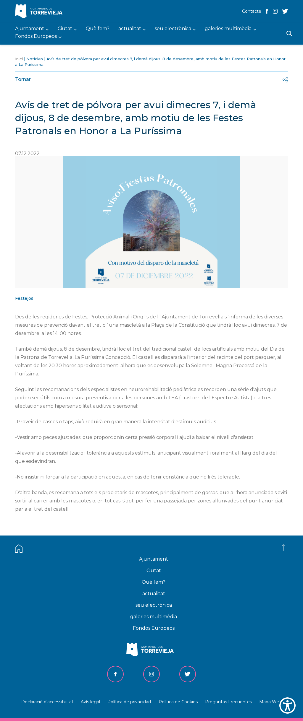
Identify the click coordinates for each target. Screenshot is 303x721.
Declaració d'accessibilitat (47, 701)
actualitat (153, 593)
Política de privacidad (129, 701)
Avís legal (90, 701)
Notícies (34, 58)
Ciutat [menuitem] (65, 28)
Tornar (23, 79)
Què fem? (153, 582)
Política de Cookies (178, 701)
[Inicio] (40, 11)
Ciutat (153, 570)
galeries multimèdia (153, 616)
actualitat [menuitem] (129, 28)
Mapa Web (270, 701)
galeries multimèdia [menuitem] (228, 28)
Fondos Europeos (154, 628)
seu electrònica (154, 605)
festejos (24, 298)
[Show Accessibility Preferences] (287, 705)
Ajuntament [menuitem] (29, 28)
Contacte (251, 11)
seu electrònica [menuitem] (173, 28)
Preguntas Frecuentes (228, 701)
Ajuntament (153, 559)
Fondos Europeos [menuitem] (36, 36)
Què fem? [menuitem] (97, 28)
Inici (19, 58)
